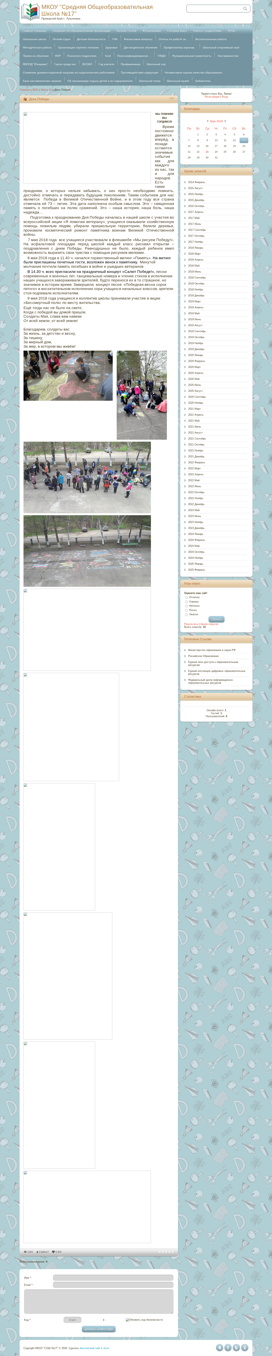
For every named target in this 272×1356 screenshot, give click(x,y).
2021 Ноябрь (195, 450)
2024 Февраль (196, 539)
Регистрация (212, 96)
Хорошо (194, 601)
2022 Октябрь (196, 492)
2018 (35, 89)
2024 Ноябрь (195, 557)
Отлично (194, 597)
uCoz (106, 1348)
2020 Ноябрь (195, 402)
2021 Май (194, 420)
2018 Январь (195, 247)
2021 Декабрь (196, 456)
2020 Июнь (194, 384)
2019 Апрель (196, 307)
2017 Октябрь (196, 235)
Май (43, 89)
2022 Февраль (196, 462)
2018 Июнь (194, 271)
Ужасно (193, 614)
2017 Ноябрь (195, 241)
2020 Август (195, 390)
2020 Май (194, 378)
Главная (24, 89)
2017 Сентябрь (197, 229)
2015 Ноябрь (195, 194)
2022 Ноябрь (195, 498)
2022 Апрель (196, 474)
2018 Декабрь (196, 295)
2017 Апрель (196, 211)
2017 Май (194, 217)
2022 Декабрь (196, 504)
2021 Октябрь (196, 444)
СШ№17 (44, 1251)
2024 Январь (195, 534)
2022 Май (194, 480)
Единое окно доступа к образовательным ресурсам (213, 663)
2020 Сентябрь (197, 396)
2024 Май (194, 545)
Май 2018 (216, 121)
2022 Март (194, 468)
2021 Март (194, 408)
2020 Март (194, 367)
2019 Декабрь (196, 349)
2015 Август (195, 188)
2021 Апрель (196, 414)
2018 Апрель (196, 259)
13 (50, 89)
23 (207, 151)
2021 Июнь (194, 426)
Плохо (193, 610)
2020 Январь (195, 355)
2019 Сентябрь (197, 331)
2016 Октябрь (196, 206)
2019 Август (195, 325)
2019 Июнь (194, 319)
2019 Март (194, 301)
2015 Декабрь (196, 200)
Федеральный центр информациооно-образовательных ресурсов (210, 681)
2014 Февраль (196, 182)
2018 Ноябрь (195, 289)
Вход (225, 96)
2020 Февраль (196, 361)
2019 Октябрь (196, 337)
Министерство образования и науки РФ (212, 650)
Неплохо (194, 605)
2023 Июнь (194, 516)
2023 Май (194, 510)
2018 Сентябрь (197, 277)
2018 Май (194, 265)
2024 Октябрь (196, 551)
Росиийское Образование (203, 656)
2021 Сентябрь (197, 438)
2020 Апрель (196, 372)
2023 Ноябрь (195, 522)
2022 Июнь (194, 486)
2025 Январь (195, 563)
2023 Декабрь (196, 528)
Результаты (191, 624)
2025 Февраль (196, 569)
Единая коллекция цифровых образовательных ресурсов (217, 672)
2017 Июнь (194, 223)
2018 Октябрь (196, 283)
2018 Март (194, 253)
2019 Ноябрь (195, 343)
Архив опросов (209, 624)
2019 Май (194, 313)
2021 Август (195, 432)
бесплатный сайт (90, 1348)
